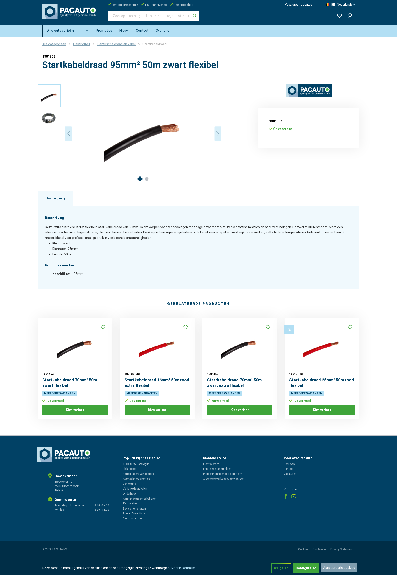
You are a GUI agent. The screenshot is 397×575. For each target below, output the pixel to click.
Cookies (303, 549)
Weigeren (281, 568)
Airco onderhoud (133, 518)
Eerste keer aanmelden (217, 468)
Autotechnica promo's (136, 478)
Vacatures (291, 4)
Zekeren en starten (134, 508)
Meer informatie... (184, 568)
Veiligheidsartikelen (135, 488)
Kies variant (75, 410)
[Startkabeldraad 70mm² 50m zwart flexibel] (75, 345)
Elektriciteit (129, 468)
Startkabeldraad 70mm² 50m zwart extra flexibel (234, 382)
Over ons (289, 464)
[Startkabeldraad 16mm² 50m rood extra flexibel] (157, 345)
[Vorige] (68, 133)
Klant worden (211, 464)
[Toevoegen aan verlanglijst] (103, 327)
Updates (306, 4)
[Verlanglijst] (338, 15)
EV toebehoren (132, 503)
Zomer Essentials (134, 513)
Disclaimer (320, 549)
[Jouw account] (348, 16)
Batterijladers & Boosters (138, 474)
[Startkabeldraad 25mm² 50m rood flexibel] (322, 345)
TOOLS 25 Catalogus (136, 464)
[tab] (55, 198)
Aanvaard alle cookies (339, 567)
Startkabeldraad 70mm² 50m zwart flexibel (69, 382)
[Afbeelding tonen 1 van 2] (140, 179)
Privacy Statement (341, 549)
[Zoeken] (194, 16)
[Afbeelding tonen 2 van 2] (146, 179)
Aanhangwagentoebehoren (139, 498)
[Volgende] (217, 133)
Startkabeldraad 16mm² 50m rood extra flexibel (157, 382)
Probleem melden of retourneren (223, 474)
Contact (288, 468)
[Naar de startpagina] (70, 15)
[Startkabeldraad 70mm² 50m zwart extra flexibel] (239, 345)
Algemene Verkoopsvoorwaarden (223, 478)
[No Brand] (308, 90)
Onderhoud (130, 493)
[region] (129, 133)
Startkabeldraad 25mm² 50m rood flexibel (321, 382)
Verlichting (129, 483)
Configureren (306, 568)
